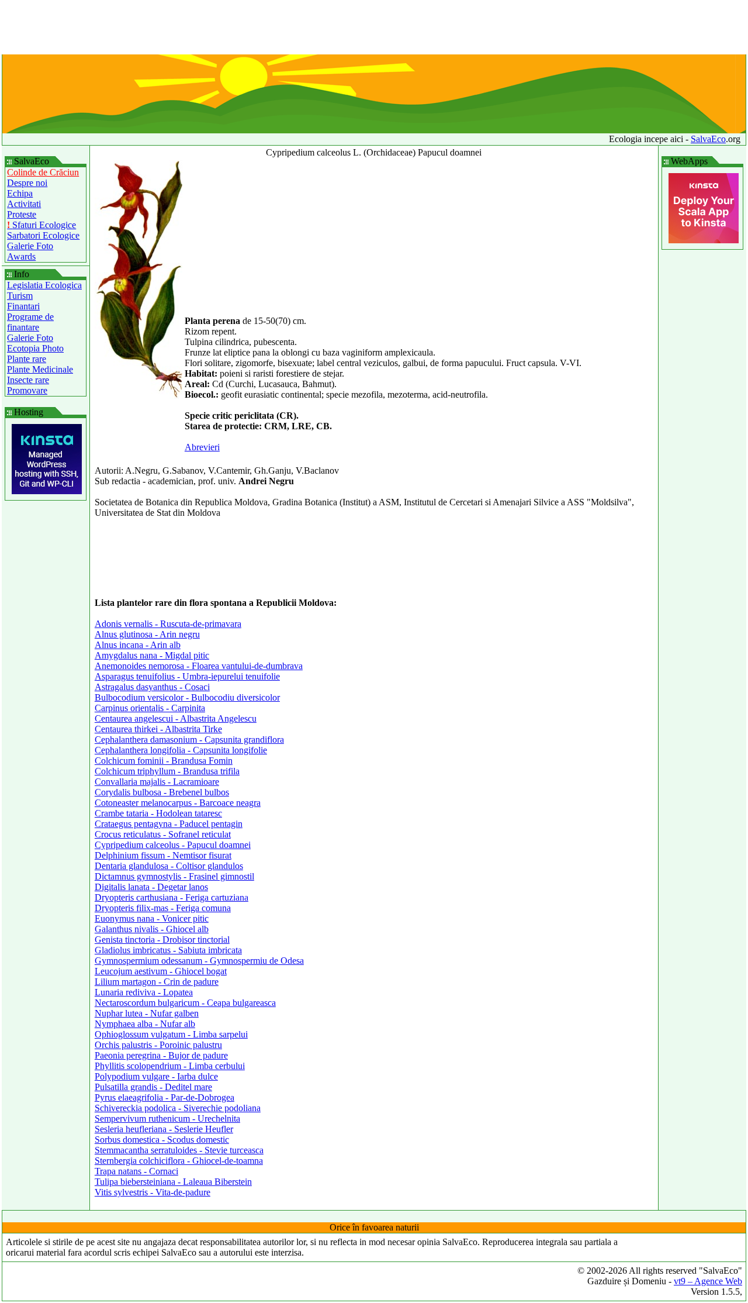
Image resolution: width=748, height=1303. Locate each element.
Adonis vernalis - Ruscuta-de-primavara (168, 624)
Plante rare (26, 359)
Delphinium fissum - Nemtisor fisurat (163, 855)
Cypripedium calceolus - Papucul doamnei (173, 845)
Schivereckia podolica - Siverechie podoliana (178, 1108)
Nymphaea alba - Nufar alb (145, 1024)
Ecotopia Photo (35, 348)
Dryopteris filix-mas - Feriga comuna (163, 908)
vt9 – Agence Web (708, 1281)
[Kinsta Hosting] (47, 491)
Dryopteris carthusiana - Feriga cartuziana (171, 897)
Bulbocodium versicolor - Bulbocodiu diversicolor (187, 697)
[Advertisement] (374, 28)
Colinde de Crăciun (43, 172)
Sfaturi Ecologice (41, 225)
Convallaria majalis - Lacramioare (157, 782)
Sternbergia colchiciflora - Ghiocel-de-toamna (179, 1161)
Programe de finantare (30, 322)
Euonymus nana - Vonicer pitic (152, 918)
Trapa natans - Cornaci (136, 1171)
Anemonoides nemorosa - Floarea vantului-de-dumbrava (199, 666)
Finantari (23, 306)
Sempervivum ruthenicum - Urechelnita (167, 1118)
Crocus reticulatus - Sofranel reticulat (163, 834)
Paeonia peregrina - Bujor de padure (161, 1055)
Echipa (20, 193)
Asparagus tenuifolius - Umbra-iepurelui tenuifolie (187, 676)
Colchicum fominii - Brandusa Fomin (164, 761)
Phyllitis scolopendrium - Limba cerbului (170, 1066)
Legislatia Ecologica (44, 285)
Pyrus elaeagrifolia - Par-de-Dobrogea (164, 1097)
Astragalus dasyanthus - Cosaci (152, 687)
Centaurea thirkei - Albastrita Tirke (158, 729)
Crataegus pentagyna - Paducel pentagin (169, 824)
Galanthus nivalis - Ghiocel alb (152, 929)
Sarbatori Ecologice (43, 235)
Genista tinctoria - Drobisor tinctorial (162, 939)
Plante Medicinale (40, 369)
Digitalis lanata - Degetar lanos (151, 887)
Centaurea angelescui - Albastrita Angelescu (176, 718)
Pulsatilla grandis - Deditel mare (153, 1087)
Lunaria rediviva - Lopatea (144, 992)
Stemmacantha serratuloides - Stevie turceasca (179, 1150)
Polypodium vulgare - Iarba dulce (156, 1076)
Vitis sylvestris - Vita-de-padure (152, 1192)
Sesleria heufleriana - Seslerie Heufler (164, 1129)
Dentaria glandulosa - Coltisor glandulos (169, 866)
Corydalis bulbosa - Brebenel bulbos (162, 792)
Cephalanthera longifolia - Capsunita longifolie (181, 750)
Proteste (21, 214)
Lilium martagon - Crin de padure (157, 982)
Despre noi (27, 183)
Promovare (27, 390)
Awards (21, 256)
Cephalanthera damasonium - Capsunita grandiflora (189, 739)
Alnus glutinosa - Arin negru (147, 634)
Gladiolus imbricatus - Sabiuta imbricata (168, 950)
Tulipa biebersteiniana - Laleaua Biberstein (173, 1182)
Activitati (24, 204)
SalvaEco (708, 139)
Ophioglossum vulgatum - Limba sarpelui (171, 1034)
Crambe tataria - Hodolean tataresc (158, 813)
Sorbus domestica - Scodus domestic (162, 1140)
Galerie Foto (30, 246)
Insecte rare (28, 380)
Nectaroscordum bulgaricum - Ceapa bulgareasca (185, 1003)
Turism (20, 296)
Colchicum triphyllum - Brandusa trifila (167, 771)
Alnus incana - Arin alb (138, 645)
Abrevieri (202, 447)
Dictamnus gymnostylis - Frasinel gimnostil (174, 876)
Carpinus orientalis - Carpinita (150, 708)
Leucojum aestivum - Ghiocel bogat (161, 971)
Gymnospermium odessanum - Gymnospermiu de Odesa (199, 961)
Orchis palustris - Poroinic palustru (158, 1045)
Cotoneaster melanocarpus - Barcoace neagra (178, 803)
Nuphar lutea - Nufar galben (147, 1013)
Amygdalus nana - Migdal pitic (152, 655)
